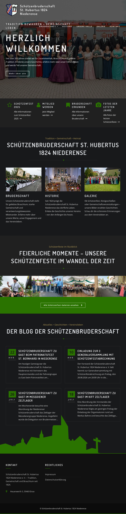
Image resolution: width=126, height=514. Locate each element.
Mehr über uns (17, 73)
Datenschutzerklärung (55, 479)
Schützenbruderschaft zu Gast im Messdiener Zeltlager (37, 396)
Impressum (50, 474)
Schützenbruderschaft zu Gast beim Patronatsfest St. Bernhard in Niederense (37, 354)
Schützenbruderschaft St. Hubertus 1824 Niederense (37, 10)
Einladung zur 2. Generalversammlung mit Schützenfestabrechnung (96, 354)
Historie (67, 26)
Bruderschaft (48, 26)
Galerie (101, 26)
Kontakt (115, 26)
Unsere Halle (84, 26)
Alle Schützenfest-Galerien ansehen (61, 305)
